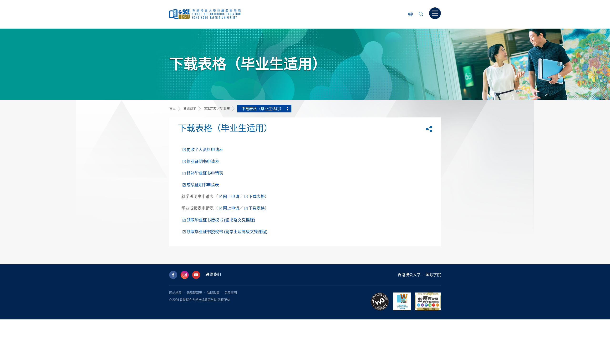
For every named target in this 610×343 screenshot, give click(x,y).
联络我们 (213, 274)
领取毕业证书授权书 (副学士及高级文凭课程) (227, 231)
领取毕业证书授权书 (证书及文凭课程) (221, 220)
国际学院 (433, 274)
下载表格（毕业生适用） (263, 108)
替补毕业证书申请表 (205, 173)
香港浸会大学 (409, 274)
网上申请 (231, 196)
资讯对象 (190, 108)
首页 (172, 108)
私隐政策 (213, 292)
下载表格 (257, 196)
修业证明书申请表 (203, 161)
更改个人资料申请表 (205, 149)
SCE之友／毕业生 (217, 108)
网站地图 (175, 292)
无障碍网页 (194, 292)
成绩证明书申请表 (203, 184)
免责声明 (230, 292)
